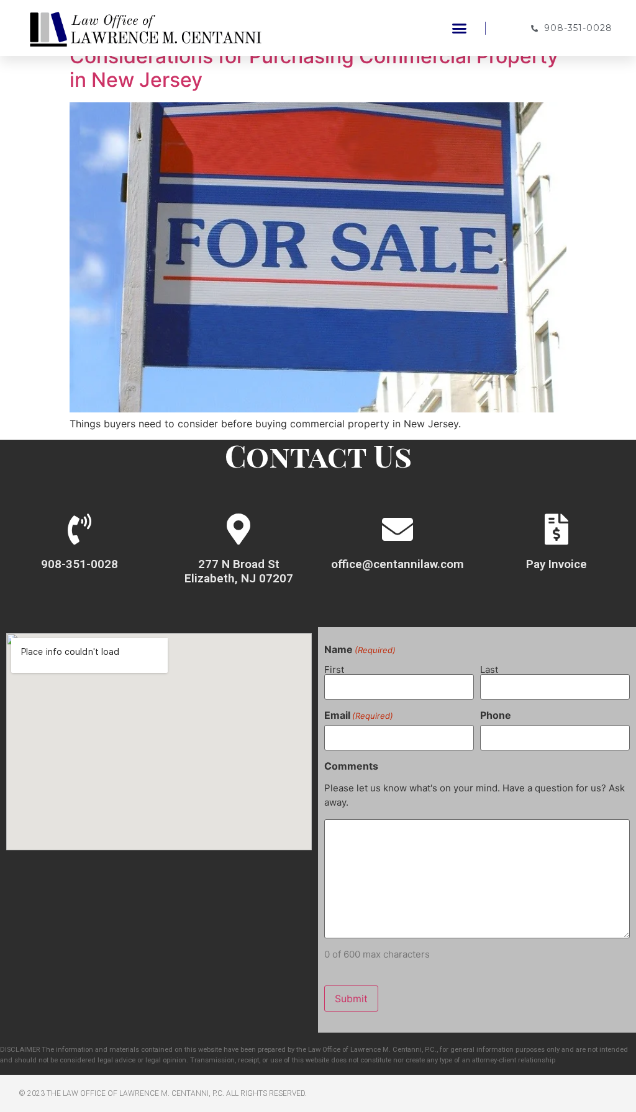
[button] (459, 28)
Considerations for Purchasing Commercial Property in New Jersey (314, 68)
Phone (495, 715)
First (334, 669)
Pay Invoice (556, 564)
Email (358, 715)
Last (489, 669)
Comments (351, 766)
